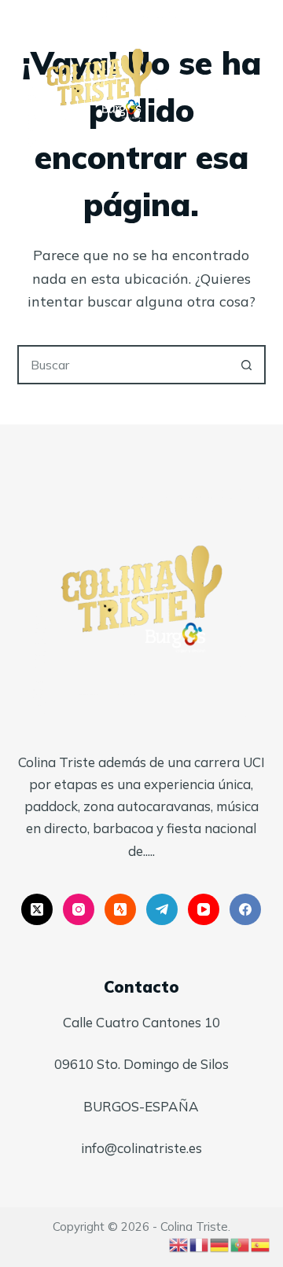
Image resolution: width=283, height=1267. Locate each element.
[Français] (199, 1243)
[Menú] (259, 82)
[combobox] (124, 364)
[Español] (261, 1243)
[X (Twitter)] (37, 909)
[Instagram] (78, 909)
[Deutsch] (220, 1243)
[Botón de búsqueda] (246, 365)
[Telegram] (162, 909)
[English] (179, 1243)
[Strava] (120, 909)
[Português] (240, 1243)
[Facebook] (245, 909)
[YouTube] (203, 909)
